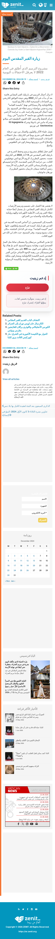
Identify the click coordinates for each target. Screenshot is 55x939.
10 (15, 561)
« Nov (7, 581)
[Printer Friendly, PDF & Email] (11, 268)
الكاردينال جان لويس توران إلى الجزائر (25, 323)
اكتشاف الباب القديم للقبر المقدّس (24, 320)
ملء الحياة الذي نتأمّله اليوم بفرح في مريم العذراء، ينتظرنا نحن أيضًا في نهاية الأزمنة (17, 664)
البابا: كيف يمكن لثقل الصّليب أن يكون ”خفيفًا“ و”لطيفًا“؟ (32, 754)
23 (8, 570)
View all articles (11, 379)
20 (34, 566)
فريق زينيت (45, 79)
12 (27, 561)
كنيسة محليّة (7, 14)
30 (8, 575)
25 (21, 570)
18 (21, 566)
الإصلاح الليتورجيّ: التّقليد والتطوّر (28, 740)
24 (15, 570)
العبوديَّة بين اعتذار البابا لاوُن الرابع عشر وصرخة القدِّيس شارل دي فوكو (30, 715)
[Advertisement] (27, 454)
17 (15, 566)
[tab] (16, 789)
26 (27, 570)
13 (34, 561)
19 (27, 566)
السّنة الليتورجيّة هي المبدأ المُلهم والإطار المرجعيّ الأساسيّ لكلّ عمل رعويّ (15, 684)
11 (21, 561)
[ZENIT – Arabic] (15, 5)
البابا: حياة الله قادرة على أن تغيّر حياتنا (29, 727)
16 (8, 566)
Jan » (13, 581)
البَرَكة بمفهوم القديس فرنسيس (27, 766)
